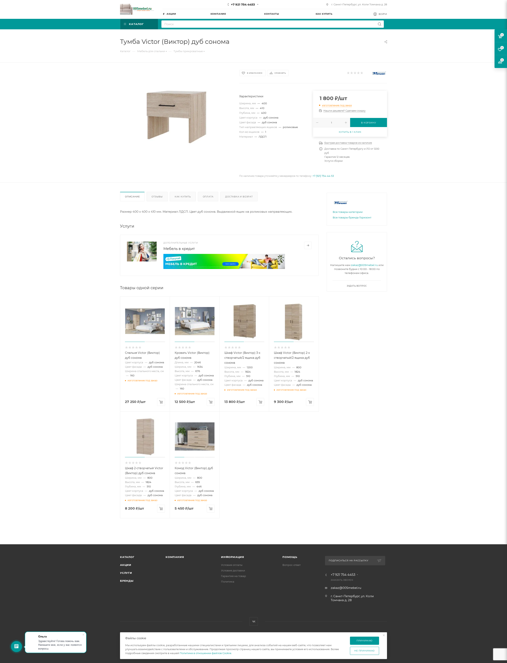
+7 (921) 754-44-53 (323, 175)
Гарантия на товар (233, 576)
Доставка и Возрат (239, 196)
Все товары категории (348, 211)
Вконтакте (253, 621)
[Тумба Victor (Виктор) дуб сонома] (176, 113)
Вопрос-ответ (291, 564)
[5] (361, 73)
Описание (132, 196)
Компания (175, 557)
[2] (351, 73)
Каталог (127, 557)
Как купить (183, 196)
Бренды (126, 580)
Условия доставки (233, 570)
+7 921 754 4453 (243, 4)
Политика (227, 581)
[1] (348, 73)
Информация (232, 557)
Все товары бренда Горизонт (352, 217)
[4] (358, 73)
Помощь (289, 557)
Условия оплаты (231, 564)
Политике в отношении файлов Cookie (205, 653)
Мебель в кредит (179, 249)
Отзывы (157, 196)
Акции (125, 564)
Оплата (208, 196)
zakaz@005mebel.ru (364, 265)
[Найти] (379, 24)
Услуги (126, 572)
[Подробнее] (308, 245)
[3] (354, 73)
